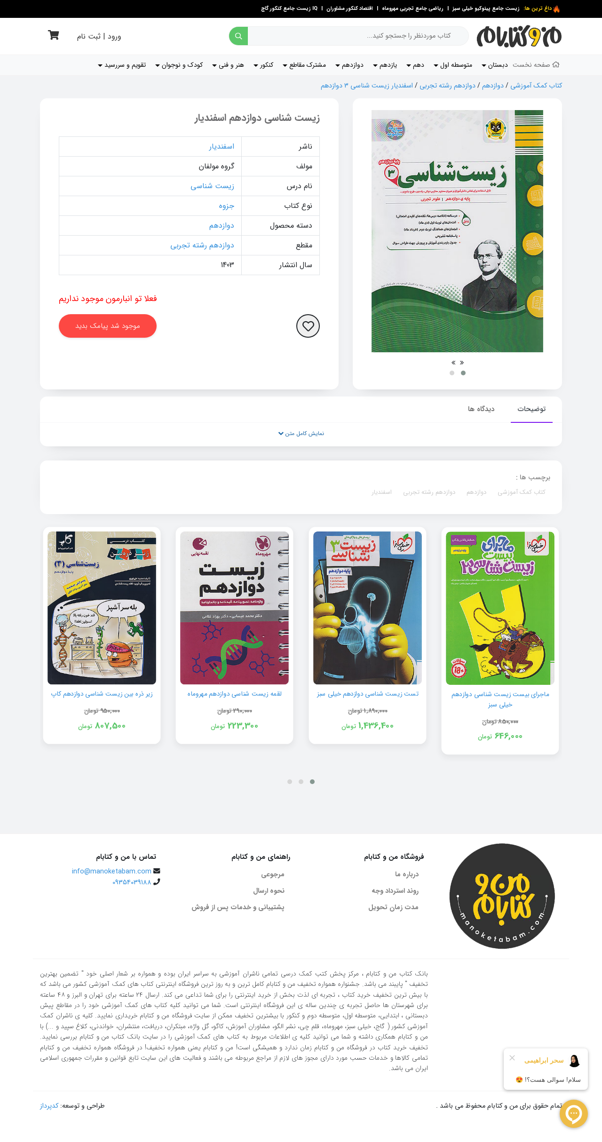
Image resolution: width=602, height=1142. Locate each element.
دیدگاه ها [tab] (481, 409)
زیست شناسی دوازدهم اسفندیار (257, 118)
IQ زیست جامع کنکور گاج (289, 9)
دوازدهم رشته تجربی (447, 85)
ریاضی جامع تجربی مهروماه (413, 9)
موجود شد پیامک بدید (107, 326)
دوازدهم (493, 85)
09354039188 (131, 882)
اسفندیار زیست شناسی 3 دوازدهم (367, 85)
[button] (463, 373)
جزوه (226, 206)
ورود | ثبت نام (99, 36)
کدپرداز (49, 1106)
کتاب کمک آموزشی (536, 85)
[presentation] (462, 362)
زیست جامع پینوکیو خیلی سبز (485, 9)
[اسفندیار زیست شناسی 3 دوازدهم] (457, 231)
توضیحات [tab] (532, 409)
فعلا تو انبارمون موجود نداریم (108, 298)
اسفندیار (221, 146)
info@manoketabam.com (111, 871)
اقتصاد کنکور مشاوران (349, 9)
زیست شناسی (212, 186)
